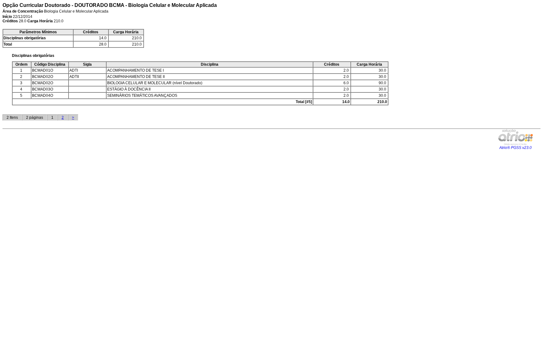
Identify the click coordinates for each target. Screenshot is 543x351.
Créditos (11, 21)
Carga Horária (40, 21)
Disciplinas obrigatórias (33, 55)
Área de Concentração (23, 11)
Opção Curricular (24, 5)
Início (7, 16)
